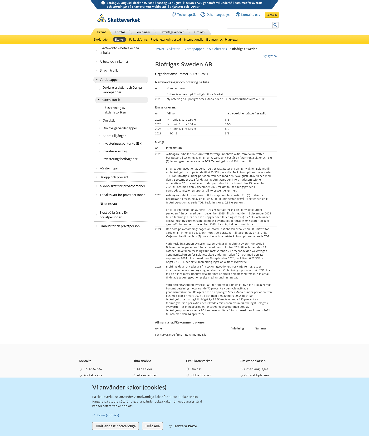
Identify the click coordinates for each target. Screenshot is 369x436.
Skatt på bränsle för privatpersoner (114, 214)
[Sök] (275, 25)
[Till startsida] (118, 21)
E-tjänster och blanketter (222, 39)
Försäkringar (109, 168)
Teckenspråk (186, 15)
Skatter (119, 39)
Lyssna (272, 56)
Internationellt (193, 39)
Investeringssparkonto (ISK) (122, 143)
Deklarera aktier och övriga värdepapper (122, 89)
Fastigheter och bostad (166, 39)
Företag (120, 32)
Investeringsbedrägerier (120, 159)
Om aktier (110, 120)
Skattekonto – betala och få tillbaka (119, 50)
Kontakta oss (250, 15)
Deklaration (101, 39)
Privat (101, 32)
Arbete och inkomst (114, 61)
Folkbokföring (138, 39)
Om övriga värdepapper (120, 128)
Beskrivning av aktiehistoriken (115, 110)
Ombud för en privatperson (120, 226)
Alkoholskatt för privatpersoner (122, 186)
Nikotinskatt (108, 204)
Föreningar (143, 32)
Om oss (199, 32)
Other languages (218, 15)
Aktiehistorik (111, 100)
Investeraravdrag (115, 151)
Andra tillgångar (114, 136)
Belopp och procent (114, 177)
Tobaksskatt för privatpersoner (122, 195)
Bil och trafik (109, 70)
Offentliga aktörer (172, 32)
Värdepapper (109, 80)
